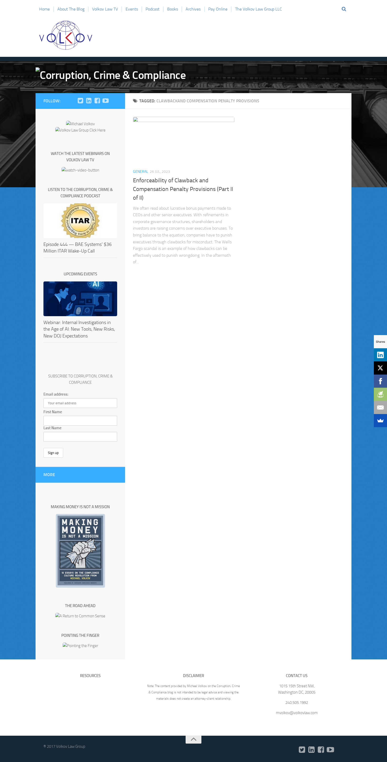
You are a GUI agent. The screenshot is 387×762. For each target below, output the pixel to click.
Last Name (52, 428)
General (140, 171)
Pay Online (217, 9)
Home (44, 9)
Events (132, 9)
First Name (52, 412)
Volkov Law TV (105, 9)
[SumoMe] (380, 420)
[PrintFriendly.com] (380, 394)
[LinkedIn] (89, 101)
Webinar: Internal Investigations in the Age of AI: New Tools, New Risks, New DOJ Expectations (79, 329)
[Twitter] (80, 101)
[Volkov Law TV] (105, 101)
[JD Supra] (114, 101)
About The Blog (71, 9)
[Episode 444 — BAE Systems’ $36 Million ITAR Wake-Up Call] (80, 220)
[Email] (380, 407)
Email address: (55, 394)
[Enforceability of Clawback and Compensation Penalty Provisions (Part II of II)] (183, 140)
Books (172, 9)
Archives (193, 9)
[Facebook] (97, 101)
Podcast (153, 9)
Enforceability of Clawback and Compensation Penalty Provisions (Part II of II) (183, 189)
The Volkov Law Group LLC (258, 9)
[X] (380, 368)
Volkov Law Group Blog (65, 35)
